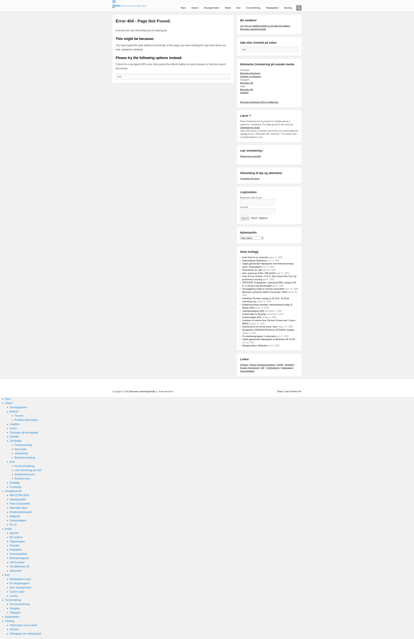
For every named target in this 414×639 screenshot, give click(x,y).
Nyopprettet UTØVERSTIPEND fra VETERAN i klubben (268, 330)
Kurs (12, 461)
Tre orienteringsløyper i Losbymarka (259, 336)
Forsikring (15, 487)
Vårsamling (21, 453)
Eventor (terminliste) (249, 368)
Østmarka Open (19, 507)
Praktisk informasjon (26, 420)
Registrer (263, 218)
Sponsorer (16, 570)
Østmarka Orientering (250, 73)
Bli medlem (16, 537)
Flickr (277, 385)
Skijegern (15, 612)
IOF (262, 368)
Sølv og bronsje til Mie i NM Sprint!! (259, 273)
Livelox (14, 596)
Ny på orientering (24, 466)
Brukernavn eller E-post (251, 198)
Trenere (19, 415)
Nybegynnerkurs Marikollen (255, 345)
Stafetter (14, 436)
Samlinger (16, 440)
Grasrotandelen (247, 371)
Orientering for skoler (250, 127)
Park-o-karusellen (20, 503)
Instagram (284, 385)
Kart (238, 7)
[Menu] (114, 1)
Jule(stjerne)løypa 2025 (253, 311)
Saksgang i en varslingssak (25, 633)
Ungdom (15, 424)
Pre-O (13, 524)
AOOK (280, 365)
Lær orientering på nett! (28, 470)
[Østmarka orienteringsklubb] (129, 6)
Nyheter (14, 533)
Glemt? (254, 218)
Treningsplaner (18, 407)
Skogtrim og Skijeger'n (250, 76)
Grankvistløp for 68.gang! (254, 314)
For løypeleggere (19, 583)
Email (291, 385)
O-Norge (244, 365)
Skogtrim (244, 92)
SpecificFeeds (299, 385)
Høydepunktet (18, 499)
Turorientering (253, 7)
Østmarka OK (246, 83)
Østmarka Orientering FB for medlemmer (259, 102)
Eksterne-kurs (22, 478)
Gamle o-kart (17, 591)
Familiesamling (23, 445)
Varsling (288, 7)
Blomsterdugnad (19, 558)
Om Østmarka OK (20, 566)
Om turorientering (20, 604)
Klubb (228, 7)
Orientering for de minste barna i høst (259, 326)
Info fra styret (17, 562)
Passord (244, 207)
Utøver (194, 7)
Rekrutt (14, 411)
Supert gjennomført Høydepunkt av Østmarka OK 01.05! (268, 339)
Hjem (183, 7)
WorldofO (289, 365)
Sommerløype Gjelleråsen (254, 260)
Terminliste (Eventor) (250, 178)
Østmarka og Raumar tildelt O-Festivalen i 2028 (264, 292)
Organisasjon (17, 541)
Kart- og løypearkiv (20, 587)
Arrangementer (211, 7)
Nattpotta (15, 516)
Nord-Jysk (20, 449)
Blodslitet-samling (25, 457)
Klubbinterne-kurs (25, 474)
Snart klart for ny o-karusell (255, 257)
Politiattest (16, 549)
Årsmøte (14, 545)
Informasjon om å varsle (23, 625)
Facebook (263, 385)
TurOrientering (272, 368)
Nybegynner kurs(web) (250, 156)
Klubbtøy (15, 482)
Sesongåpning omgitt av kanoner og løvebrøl (263, 289)
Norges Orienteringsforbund (262, 365)
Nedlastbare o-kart (20, 579)
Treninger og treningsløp (24, 432)
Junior (13, 428)
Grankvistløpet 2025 (251, 317)
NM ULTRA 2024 (19, 495)
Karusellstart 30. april (252, 270)
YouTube (270, 385)
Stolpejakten (272, 7)
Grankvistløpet (18, 520)
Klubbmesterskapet (21, 512)
